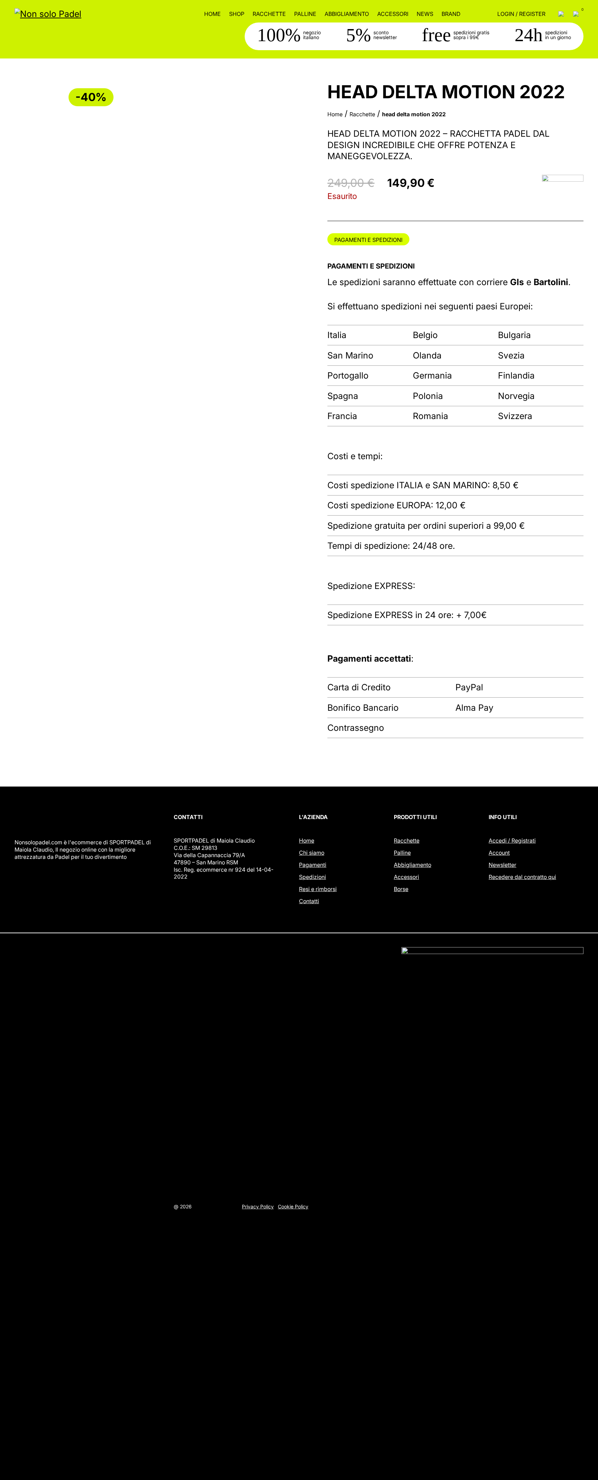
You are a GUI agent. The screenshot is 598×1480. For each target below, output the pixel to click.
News (425, 13)
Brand (451, 13)
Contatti (309, 901)
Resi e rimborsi (318, 889)
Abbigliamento (347, 13)
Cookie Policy (293, 1206)
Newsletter (502, 864)
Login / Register (521, 13)
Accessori (392, 13)
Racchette (269, 13)
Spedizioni (312, 876)
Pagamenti (312, 864)
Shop (236, 13)
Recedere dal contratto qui (522, 876)
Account (499, 852)
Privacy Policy (258, 1206)
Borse (401, 889)
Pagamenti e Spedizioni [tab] (368, 239)
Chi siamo (311, 852)
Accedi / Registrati (512, 840)
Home (212, 13)
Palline (305, 13)
